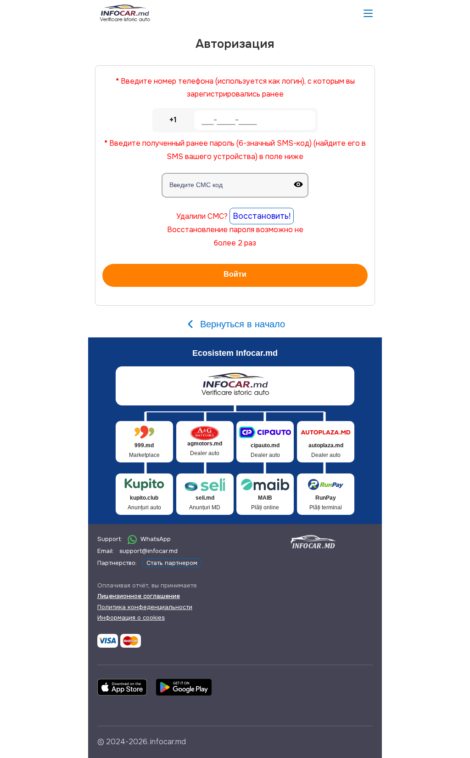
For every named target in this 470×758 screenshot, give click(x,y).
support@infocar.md (148, 551)
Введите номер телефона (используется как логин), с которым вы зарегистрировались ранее (235, 87)
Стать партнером (171, 563)
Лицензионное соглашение (138, 596)
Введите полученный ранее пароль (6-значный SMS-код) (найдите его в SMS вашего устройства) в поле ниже (235, 149)
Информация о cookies (131, 617)
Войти (235, 274)
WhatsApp (155, 539)
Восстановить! (262, 216)
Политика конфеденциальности (144, 607)
